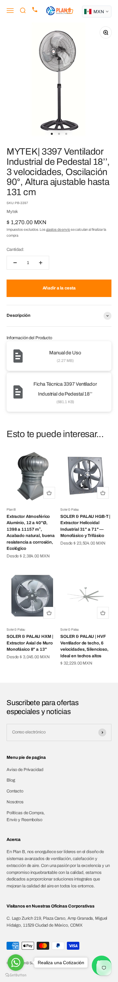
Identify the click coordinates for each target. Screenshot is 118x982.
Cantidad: (15, 249)
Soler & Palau (69, 509)
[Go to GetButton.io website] (15, 975)
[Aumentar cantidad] (40, 262)
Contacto (15, 791)
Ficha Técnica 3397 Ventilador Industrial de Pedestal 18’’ (65, 389)
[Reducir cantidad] (15, 262)
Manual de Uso (65, 352)
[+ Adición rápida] (49, 493)
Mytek (12, 211)
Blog (11, 780)
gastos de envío (58, 229)
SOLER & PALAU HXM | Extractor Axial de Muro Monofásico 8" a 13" (30, 643)
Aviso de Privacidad (25, 769)
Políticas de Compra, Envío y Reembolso (26, 816)
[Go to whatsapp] (16, 962)
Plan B (11, 509)
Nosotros (15, 802)
